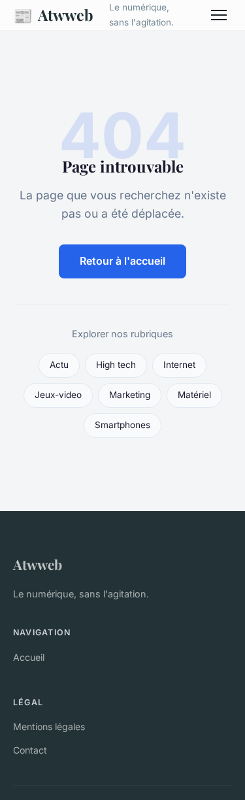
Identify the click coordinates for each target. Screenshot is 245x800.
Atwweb (53, 15)
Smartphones (122, 425)
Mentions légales (49, 726)
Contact (30, 750)
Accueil (28, 657)
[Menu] (219, 15)
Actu (59, 364)
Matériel (194, 395)
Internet (179, 364)
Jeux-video (58, 395)
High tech (116, 364)
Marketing (129, 395)
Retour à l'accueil (122, 260)
